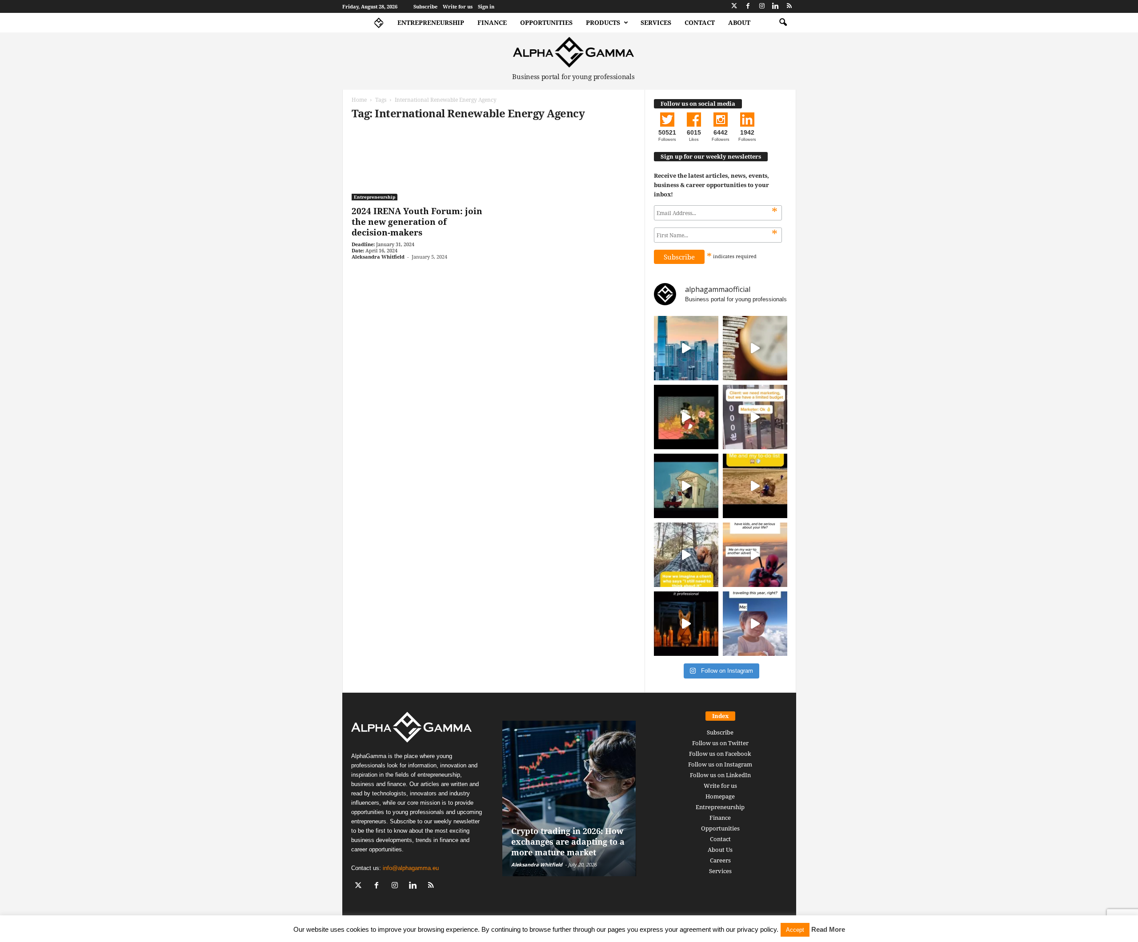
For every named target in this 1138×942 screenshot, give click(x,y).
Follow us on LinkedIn (720, 775)
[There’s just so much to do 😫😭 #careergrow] (755, 486)
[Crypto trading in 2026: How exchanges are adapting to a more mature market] (569, 798)
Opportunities (546, 22)
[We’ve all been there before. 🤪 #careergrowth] (686, 555)
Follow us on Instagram (720, 764)
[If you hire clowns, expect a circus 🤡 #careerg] (755, 417)
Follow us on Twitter (720, 743)
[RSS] (789, 6)
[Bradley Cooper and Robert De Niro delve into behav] (755, 348)
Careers (720, 860)
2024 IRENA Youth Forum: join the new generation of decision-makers (417, 221)
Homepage (720, 796)
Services (656, 22)
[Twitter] (734, 6)
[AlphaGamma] (574, 52)
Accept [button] (795, 929)
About (739, 22)
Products (603, 22)
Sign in (486, 6)
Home (359, 100)
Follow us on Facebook (720, 754)
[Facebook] (748, 6)
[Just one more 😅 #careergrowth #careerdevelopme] (755, 623)
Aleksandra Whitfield (378, 256)
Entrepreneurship (430, 22)
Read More (828, 929)
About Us (720, 850)
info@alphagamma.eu (411, 868)
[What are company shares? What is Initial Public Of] (686, 486)
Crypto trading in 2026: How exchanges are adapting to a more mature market (568, 842)
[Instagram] (762, 6)
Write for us (458, 6)
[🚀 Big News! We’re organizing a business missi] (686, 348)
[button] (783, 22)
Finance (492, 22)
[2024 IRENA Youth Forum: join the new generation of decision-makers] (418, 164)
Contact (700, 22)
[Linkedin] (775, 6)
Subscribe (425, 6)
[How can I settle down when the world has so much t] (755, 555)
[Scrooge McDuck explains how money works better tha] (686, 417)
